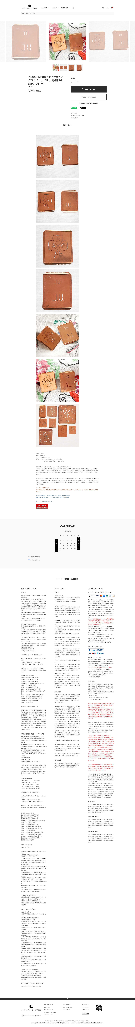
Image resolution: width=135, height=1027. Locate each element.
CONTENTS (64, 8)
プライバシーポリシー (49, 1015)
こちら (42, 501)
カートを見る (85, 1007)
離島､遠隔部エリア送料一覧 (27, 649)
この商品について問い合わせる (88, 103)
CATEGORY (44, 8)
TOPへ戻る (67, 999)
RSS (64, 1009)
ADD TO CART (90, 89)
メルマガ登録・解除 (67, 1007)
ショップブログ (66, 1004)
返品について (74, 113)
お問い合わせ (85, 1009)
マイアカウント (85, 1004)
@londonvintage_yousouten (32, 1015)
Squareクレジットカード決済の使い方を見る (99, 642)
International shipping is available (31, 986)
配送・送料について (48, 1004)
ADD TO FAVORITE (89, 97)
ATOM (68, 1009)
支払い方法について (48, 1009)
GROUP (54, 8)
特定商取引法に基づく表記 (77, 115)
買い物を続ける (74, 118)
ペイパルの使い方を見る (94, 677)
